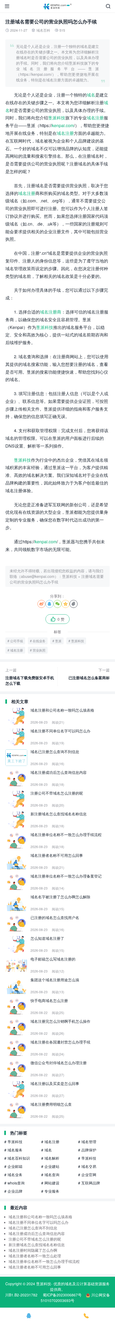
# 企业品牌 (13, 1191)
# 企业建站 (50, 1166)
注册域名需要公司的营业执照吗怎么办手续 (57, 579)
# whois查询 (14, 1183)
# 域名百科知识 (17, 1158)
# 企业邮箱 (13, 1166)
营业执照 (39, 650)
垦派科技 (56, 118)
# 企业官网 (87, 1174)
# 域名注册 (50, 1141)
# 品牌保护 (87, 1150)
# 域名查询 (50, 1174)
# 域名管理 (87, 1141)
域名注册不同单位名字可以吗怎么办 (38, 1222)
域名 (91, 95)
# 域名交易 (87, 1166)
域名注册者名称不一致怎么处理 (35, 1255)
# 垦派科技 (13, 1141)
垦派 (58, 640)
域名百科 (43, 30)
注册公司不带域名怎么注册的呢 (35, 1239)
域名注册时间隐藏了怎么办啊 (33, 1250)
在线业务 (39, 640)
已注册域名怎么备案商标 (89, 673)
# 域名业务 (13, 1174)
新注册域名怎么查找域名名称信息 (37, 1244)
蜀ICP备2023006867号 (62, 1294)
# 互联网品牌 (89, 1183)
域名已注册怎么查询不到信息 (33, 1227)
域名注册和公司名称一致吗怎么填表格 (40, 1216)
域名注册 (95, 118)
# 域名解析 (50, 1158)
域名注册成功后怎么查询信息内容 (37, 1233)
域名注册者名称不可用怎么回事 (35, 1267)
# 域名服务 (13, 1150)
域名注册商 (50, 312)
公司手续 (16, 640)
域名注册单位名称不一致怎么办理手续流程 (44, 1261)
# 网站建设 (50, 1183)
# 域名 (46, 1150)
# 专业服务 (50, 1191)
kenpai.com (63, 125)
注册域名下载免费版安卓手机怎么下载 (29, 676)
